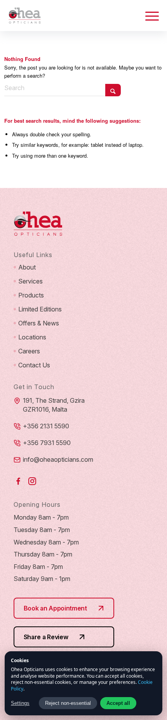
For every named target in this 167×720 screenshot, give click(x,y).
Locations (32, 337)
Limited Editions (40, 309)
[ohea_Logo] (69, 15)
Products (31, 295)
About (27, 267)
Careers (29, 351)
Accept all (118, 703)
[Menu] (148, 15)
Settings (20, 703)
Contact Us (34, 365)
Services (30, 281)
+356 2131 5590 (46, 426)
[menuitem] (148, 15)
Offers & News (38, 323)
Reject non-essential (68, 703)
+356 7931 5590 (47, 443)
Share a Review (46, 637)
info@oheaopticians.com (58, 459)
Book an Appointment (55, 608)
